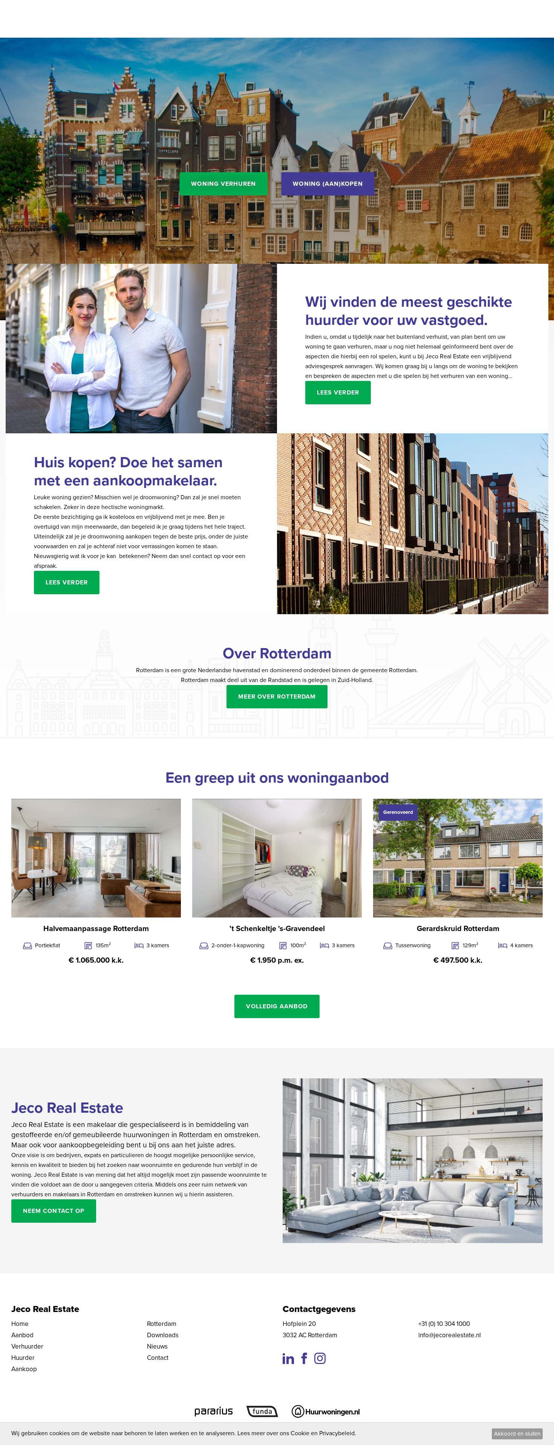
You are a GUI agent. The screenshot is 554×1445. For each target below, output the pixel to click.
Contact (157, 1358)
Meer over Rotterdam (277, 696)
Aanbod (22, 1335)
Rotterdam (161, 1324)
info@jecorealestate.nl (449, 1335)
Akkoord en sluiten (517, 1433)
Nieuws (157, 1346)
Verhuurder (27, 1346)
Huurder (23, 1358)
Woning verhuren (223, 184)
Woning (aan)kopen (328, 184)
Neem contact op (53, 1211)
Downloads (163, 1335)
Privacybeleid (337, 1433)
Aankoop (24, 1369)
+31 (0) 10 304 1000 (444, 1324)
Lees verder (338, 392)
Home (20, 1324)
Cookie (300, 1433)
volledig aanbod (277, 1006)
